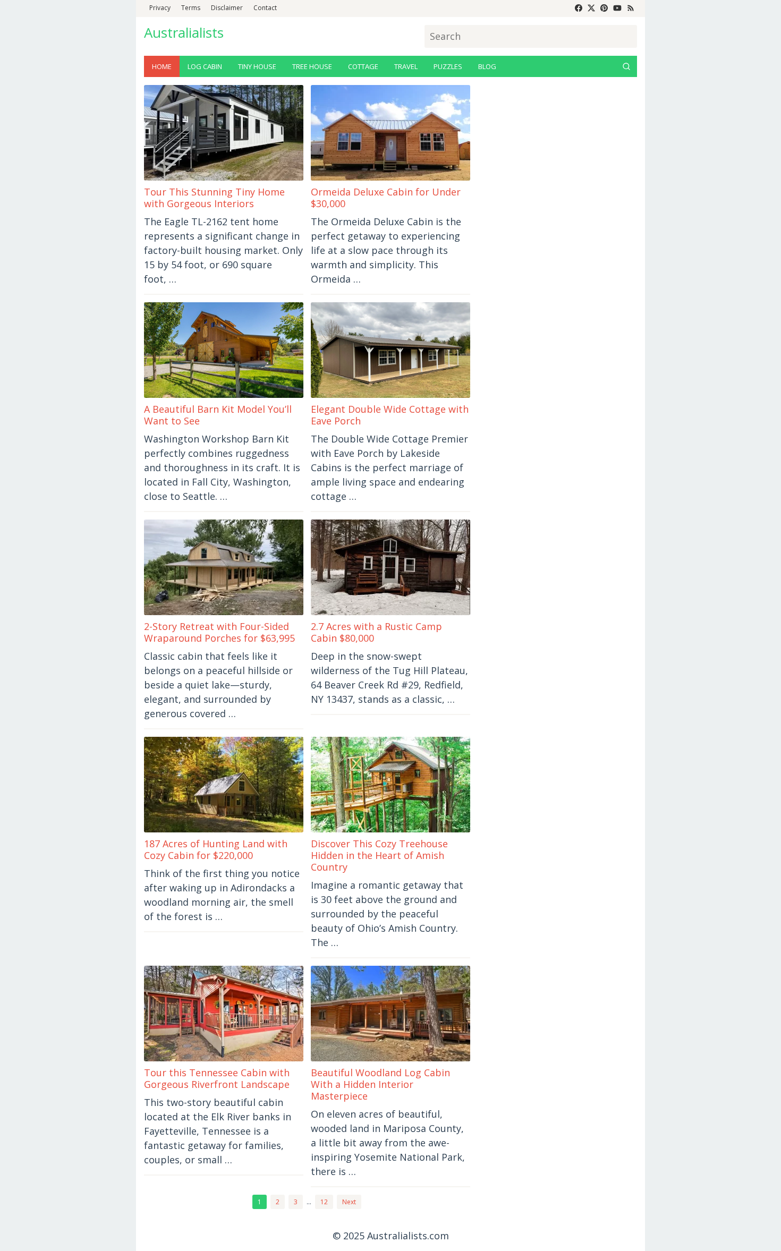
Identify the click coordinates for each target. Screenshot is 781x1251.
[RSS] (630, 8)
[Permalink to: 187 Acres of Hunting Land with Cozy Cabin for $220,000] (223, 784)
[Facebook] (578, 8)
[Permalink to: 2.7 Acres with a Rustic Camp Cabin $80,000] (390, 567)
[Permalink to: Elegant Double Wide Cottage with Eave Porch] (390, 350)
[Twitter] (591, 8)
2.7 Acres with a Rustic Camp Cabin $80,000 (376, 632)
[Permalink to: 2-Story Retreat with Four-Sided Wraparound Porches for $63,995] (223, 567)
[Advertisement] (557, 244)
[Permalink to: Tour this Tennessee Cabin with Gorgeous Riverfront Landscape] (223, 1013)
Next (349, 1201)
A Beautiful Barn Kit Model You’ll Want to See (218, 415)
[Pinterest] (604, 8)
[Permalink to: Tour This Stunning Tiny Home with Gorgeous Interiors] (223, 133)
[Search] (626, 66)
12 (324, 1201)
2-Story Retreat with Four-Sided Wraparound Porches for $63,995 (219, 632)
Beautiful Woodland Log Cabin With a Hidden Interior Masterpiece (380, 1084)
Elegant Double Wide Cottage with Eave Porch (390, 415)
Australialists (184, 32)
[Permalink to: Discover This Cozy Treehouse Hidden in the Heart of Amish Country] (390, 784)
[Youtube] (617, 8)
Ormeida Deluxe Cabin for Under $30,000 (386, 197)
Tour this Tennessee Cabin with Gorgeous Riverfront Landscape (217, 1078)
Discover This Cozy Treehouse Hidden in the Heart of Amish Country (379, 855)
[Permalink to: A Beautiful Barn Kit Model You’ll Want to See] (223, 350)
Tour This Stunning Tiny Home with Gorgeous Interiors (214, 197)
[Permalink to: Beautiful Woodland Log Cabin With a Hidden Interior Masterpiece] (390, 1013)
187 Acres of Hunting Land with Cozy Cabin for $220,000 (215, 849)
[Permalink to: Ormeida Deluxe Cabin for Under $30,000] (390, 133)
